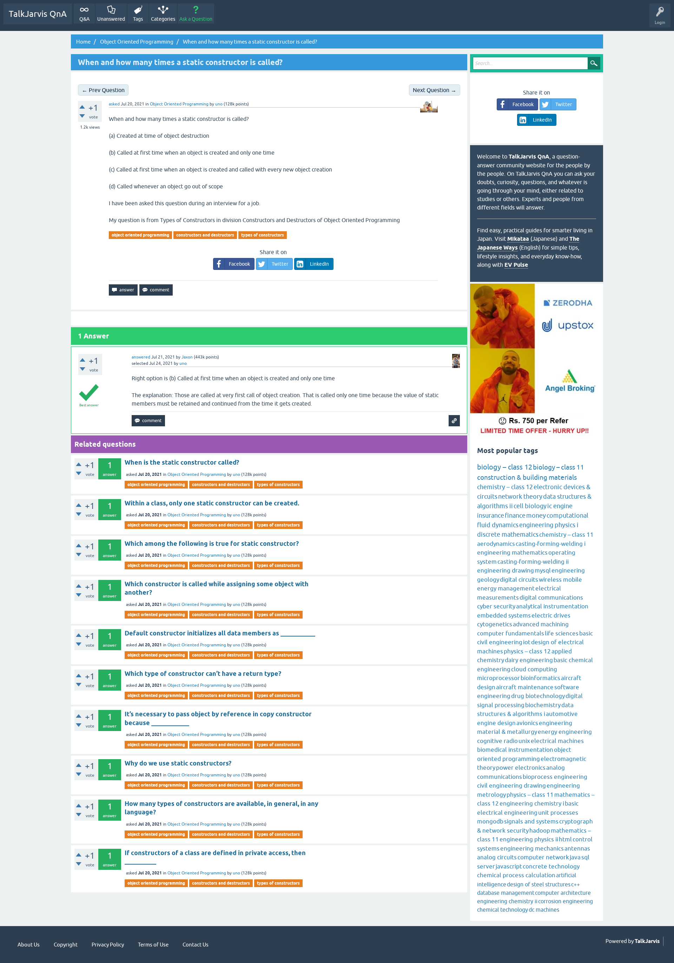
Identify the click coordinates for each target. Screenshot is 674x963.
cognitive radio (497, 740)
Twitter (280, 264)
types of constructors (262, 235)
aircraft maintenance (525, 687)
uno (236, 474)
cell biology (530, 506)
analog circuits (497, 857)
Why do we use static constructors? (178, 763)
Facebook (239, 264)
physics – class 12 (527, 651)
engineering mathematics (512, 552)
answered (141, 357)
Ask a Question (195, 19)
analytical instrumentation (552, 606)
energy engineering (565, 731)
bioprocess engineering (555, 776)
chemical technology (502, 909)
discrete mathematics (507, 534)
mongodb (490, 821)
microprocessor (498, 677)
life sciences (562, 633)
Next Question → (434, 90)
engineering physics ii (529, 839)
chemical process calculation (516, 875)
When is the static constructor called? (182, 462)
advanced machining (541, 624)
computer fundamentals (510, 633)
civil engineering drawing (511, 785)
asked (114, 104)
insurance (490, 515)
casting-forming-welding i (551, 543)
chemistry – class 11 (566, 534)
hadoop (539, 830)
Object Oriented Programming (179, 104)
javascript (509, 866)
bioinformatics (540, 677)
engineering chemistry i (532, 803)
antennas (577, 848)
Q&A (84, 19)
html (565, 839)
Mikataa (518, 238)
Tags (138, 19)
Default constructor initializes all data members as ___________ (220, 633)
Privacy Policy (108, 945)
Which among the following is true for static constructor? (212, 543)
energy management (506, 588)
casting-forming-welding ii (533, 561)
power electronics (521, 767)
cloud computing (534, 669)
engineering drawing (505, 570)
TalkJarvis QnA (38, 14)
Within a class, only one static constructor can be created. (212, 503)
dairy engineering (529, 660)
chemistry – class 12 (505, 487)
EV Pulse (516, 264)
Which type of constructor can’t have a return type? (203, 673)
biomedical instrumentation (515, 749)
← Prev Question (103, 90)
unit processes (558, 812)
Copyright (66, 945)
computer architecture (563, 893)
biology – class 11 (558, 467)
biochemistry (543, 705)
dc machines (544, 909)
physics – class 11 (530, 794)
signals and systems (531, 821)
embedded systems (504, 615)
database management (505, 893)
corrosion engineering (565, 901)
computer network (543, 857)
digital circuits (519, 579)
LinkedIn (319, 264)
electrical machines (557, 740)
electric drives (550, 615)
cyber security (496, 606)
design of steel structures (538, 884)
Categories (163, 19)
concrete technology (551, 866)
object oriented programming (140, 235)
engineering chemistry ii (507, 901)
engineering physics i (549, 525)
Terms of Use (153, 945)
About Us (29, 945)
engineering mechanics (532, 848)
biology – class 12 (504, 467)
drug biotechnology (538, 695)
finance (515, 515)
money (536, 515)
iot (526, 642)
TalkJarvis (647, 941)
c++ (575, 884)
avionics (527, 722)
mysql (543, 570)
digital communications (551, 597)
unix (524, 740)
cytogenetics (494, 624)
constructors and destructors (205, 235)
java (575, 857)
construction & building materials (527, 477)
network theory (520, 496)
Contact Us (196, 945)
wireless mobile (560, 579)
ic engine (560, 506)
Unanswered (111, 19)
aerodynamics (496, 543)
